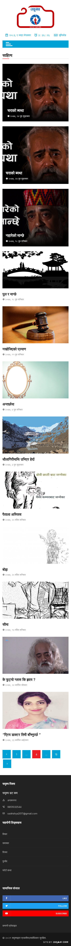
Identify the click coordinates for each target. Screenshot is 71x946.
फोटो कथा (6, 870)
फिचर (4, 852)
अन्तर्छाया (8, 404)
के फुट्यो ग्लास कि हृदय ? (18, 679)
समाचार (5, 843)
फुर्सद (4, 861)
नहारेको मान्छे (15, 235)
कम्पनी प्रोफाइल (9, 925)
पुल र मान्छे (9, 294)
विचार (4, 834)
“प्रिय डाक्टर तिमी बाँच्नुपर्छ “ (21, 734)
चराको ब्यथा (15, 110)
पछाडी (6, 754)
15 (56, 754)
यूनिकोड (62, 35)
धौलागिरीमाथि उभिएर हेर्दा (18, 459)
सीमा (5, 624)
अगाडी (7, 763)
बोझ (5, 569)
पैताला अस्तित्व (11, 514)
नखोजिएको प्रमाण (14, 349)
